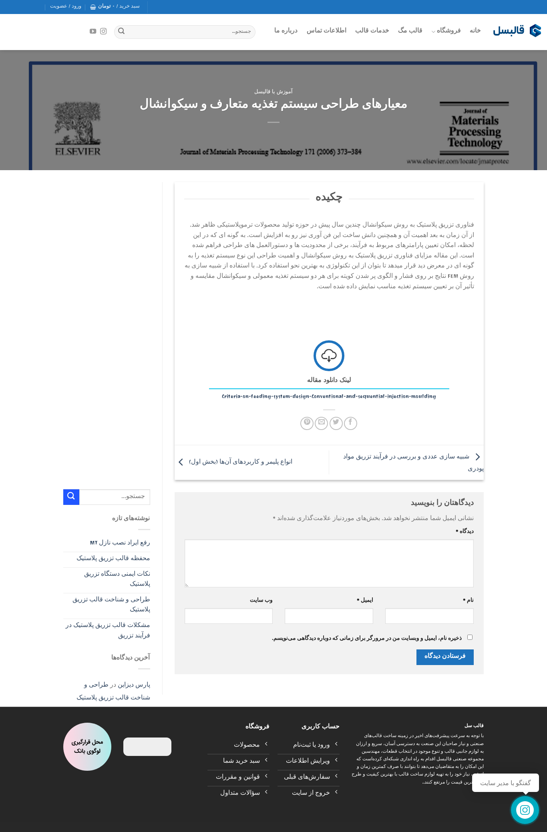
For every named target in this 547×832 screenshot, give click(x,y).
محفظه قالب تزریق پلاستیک (113, 559)
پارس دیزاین (134, 686)
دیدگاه (465, 532)
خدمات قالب (372, 31)
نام (468, 601)
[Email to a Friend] (321, 423)
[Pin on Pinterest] (307, 423)
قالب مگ (410, 31)
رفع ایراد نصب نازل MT (120, 544)
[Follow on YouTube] (93, 31)
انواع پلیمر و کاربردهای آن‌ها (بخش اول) (239, 463)
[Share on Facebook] (350, 423)
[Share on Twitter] (336, 423)
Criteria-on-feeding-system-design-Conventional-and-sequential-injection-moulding (329, 397)
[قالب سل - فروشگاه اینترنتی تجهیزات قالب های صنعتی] (517, 32)
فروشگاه (449, 31)
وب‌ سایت (261, 601)
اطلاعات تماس (326, 31)
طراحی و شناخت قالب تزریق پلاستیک (111, 605)
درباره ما (286, 31)
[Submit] (121, 32)
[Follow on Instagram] (103, 31)
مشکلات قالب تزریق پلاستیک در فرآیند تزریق (108, 631)
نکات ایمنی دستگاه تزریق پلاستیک (117, 580)
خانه (475, 31)
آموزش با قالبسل (273, 92)
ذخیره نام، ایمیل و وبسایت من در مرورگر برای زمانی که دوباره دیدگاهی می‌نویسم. (367, 639)
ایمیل (365, 601)
